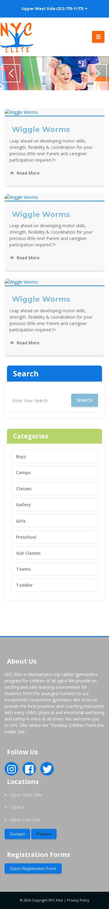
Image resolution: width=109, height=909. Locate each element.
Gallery (23, 504)
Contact (17, 834)
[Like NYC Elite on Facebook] (29, 771)
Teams (23, 569)
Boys (21, 456)
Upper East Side (25, 819)
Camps (23, 472)
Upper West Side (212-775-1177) (53, 8)
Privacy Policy (78, 900)
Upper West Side (26, 795)
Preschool (26, 537)
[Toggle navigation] (98, 37)
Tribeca (17, 807)
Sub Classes (28, 553)
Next (98, 73)
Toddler (24, 585)
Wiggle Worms (41, 129)
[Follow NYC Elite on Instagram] (11, 771)
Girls (20, 521)
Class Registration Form (33, 868)
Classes (23, 488)
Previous (11, 73)
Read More (27, 173)
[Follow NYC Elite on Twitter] (47, 771)
